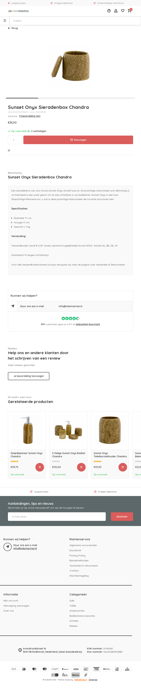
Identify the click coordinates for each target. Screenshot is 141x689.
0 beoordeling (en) (29, 116)
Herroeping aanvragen (16, 605)
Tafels (72, 605)
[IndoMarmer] (18, 11)
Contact (74, 570)
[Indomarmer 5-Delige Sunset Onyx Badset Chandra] (68, 430)
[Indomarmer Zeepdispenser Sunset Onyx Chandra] (27, 430)
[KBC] (127, 670)
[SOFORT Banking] (55, 670)
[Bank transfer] (13, 670)
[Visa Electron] (96, 670)
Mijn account (10, 600)
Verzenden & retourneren (83, 565)
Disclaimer (75, 550)
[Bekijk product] (39, 467)
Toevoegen (80, 139)
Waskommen (77, 610)
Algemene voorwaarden (83, 545)
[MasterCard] (34, 670)
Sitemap (93, 679)
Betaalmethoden (79, 560)
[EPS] (65, 675)
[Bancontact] (86, 670)
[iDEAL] (24, 670)
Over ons (8, 610)
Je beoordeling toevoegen (28, 376)
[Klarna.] (75, 675)
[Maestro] (44, 670)
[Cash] (86, 675)
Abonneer (122, 516)
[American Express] (117, 670)
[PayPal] (65, 670)
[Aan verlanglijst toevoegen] (9, 150)
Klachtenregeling (79, 575)
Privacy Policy (77, 555)
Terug (14, 28)
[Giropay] (55, 675)
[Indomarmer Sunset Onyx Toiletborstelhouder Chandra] (110, 430)
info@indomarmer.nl (70, 306)
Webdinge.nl (80, 679)
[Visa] (75, 670)
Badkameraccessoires (82, 615)
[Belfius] (106, 670)
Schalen (73, 620)
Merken (73, 625)
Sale (71, 600)
